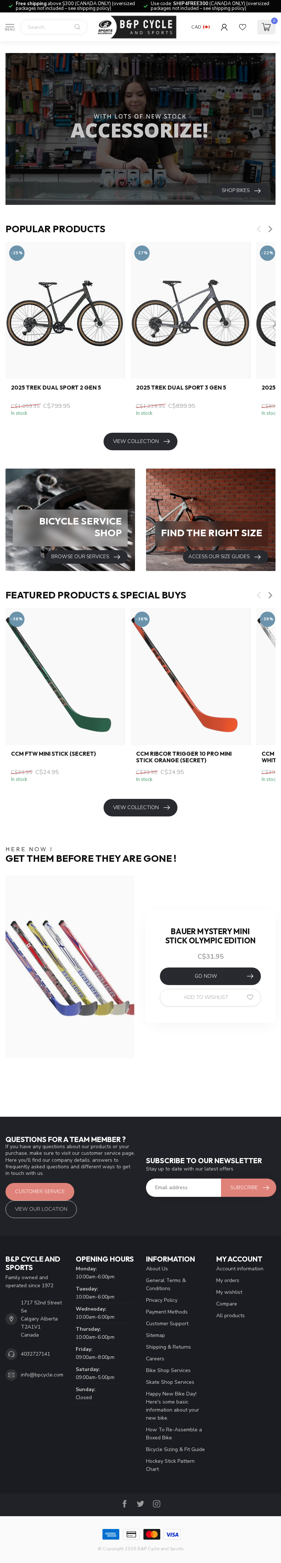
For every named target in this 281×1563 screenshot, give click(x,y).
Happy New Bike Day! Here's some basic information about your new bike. (172, 1405)
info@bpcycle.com (42, 1374)
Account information (239, 1268)
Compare (226, 1303)
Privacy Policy (161, 1300)
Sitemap (155, 1335)
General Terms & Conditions (166, 1284)
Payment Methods (167, 1311)
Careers (155, 1358)
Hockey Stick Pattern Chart (170, 1465)
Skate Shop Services (170, 1382)
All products (230, 1315)
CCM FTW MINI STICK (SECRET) (53, 754)
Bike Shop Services (168, 1370)
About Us (157, 1268)
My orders (227, 1280)
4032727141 (35, 1353)
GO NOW (206, 976)
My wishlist (229, 1292)
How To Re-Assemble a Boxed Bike (174, 1433)
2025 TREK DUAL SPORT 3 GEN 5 (181, 387)
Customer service (40, 1191)
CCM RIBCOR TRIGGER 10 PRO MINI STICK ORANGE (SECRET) (184, 757)
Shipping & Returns (168, 1347)
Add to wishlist (206, 997)
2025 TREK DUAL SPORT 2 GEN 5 (56, 387)
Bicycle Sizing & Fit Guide (175, 1449)
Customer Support (167, 1323)
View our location (41, 1209)
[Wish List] (242, 27)
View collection (136, 441)
